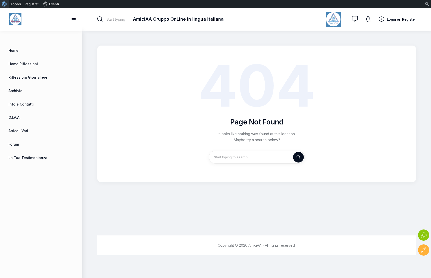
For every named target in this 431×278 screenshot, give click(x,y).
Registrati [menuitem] (32, 4)
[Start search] (100, 19)
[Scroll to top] (423, 265)
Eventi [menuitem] (54, 4)
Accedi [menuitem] (15, 4)
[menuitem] (4, 4)
